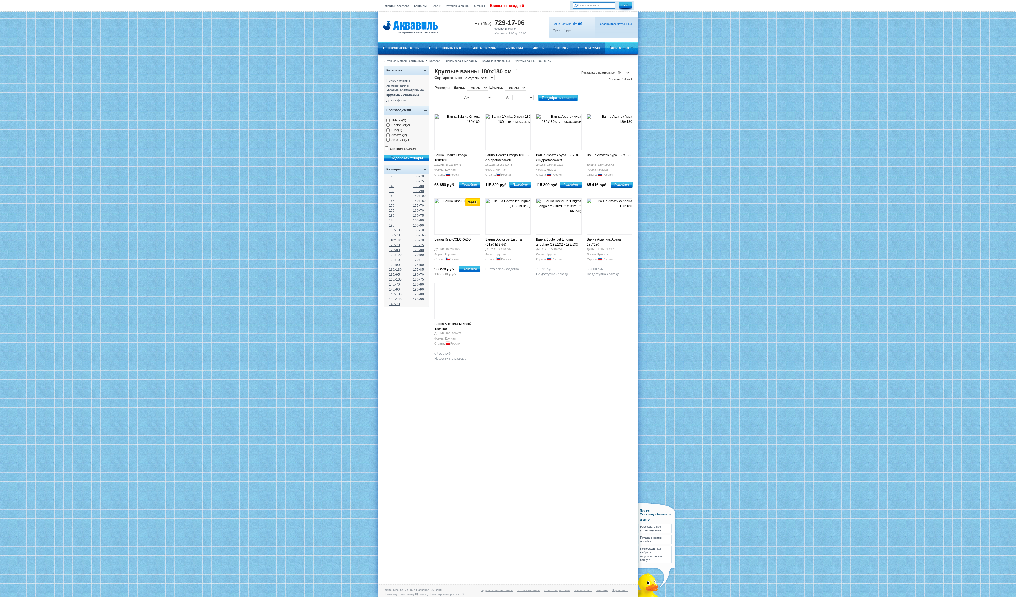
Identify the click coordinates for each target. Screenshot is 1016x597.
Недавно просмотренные (615, 23)
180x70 (418, 275)
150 (391, 191)
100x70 (394, 235)
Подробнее (469, 184)
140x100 (395, 294)
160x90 (418, 225)
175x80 (418, 265)
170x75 (418, 245)
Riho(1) (396, 130)
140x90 (394, 289)
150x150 (419, 201)
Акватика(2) (400, 140)
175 (391, 210)
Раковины (561, 48)
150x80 (418, 186)
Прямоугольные (398, 80)
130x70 (394, 260)
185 (391, 220)
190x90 (418, 299)
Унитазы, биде (589, 48)
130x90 (394, 265)
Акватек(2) (399, 135)
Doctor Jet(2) (400, 125)
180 (391, 216)
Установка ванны (457, 5)
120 (391, 176)
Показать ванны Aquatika (651, 539)
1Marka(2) (398, 120)
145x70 (394, 304)
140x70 (394, 284)
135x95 (394, 275)
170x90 (418, 255)
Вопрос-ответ (583, 590)
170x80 (418, 250)
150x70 (418, 176)
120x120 (395, 255)
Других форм (396, 100)
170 (391, 205)
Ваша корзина (562, 23)
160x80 (418, 220)
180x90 (418, 289)
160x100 (419, 230)
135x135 (395, 279)
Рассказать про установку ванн (650, 528)
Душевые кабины (483, 48)
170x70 (418, 240)
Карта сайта (620, 590)
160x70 (418, 210)
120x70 (394, 245)
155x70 (418, 205)
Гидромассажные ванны (401, 48)
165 (391, 201)
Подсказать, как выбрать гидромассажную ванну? (651, 554)
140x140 (395, 299)
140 (391, 186)
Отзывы (479, 5)
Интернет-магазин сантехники (404, 60)
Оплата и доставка (396, 5)
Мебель (538, 48)
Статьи (436, 5)
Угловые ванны (397, 85)
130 (391, 181)
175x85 (418, 270)
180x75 (418, 279)
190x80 (418, 294)
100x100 (395, 230)
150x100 (419, 196)
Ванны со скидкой (507, 5)
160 (391, 196)
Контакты (420, 5)
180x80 (418, 284)
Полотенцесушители (445, 48)
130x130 (395, 270)
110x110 (395, 240)
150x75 (418, 181)
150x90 (418, 191)
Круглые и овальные (496, 60)
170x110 (419, 260)
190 (391, 225)
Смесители (514, 48)
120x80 (394, 250)
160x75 (418, 216)
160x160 (419, 235)
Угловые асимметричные (405, 90)
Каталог (434, 60)
